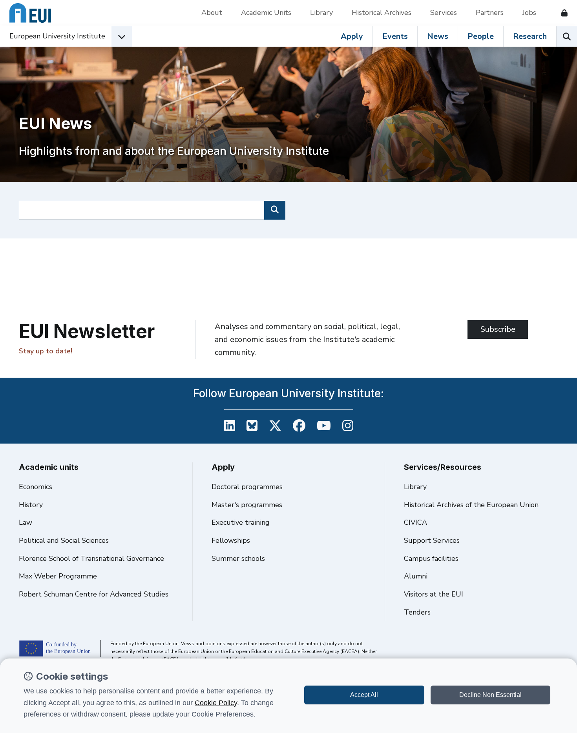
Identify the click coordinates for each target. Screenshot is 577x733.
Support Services (432, 540)
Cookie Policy (216, 703)
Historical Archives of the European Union (471, 504)
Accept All (364, 694)
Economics (35, 486)
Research (530, 36)
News (437, 36)
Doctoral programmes (247, 486)
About (211, 12)
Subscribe (497, 329)
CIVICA (415, 522)
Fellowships (231, 540)
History (31, 504)
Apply (352, 36)
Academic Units (266, 12)
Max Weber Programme (58, 576)
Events (395, 36)
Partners (490, 12)
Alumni (415, 576)
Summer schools (238, 558)
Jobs (529, 12)
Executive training (241, 522)
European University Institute (57, 36)
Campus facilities (431, 558)
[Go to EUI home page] (30, 13)
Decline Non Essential (490, 694)
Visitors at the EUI (433, 594)
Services (443, 12)
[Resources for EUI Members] (561, 13)
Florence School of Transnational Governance (91, 558)
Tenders (417, 612)
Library (321, 12)
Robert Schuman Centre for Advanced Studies (93, 594)
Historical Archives (381, 12)
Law (25, 522)
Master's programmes (247, 504)
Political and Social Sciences (64, 540)
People (480, 36)
